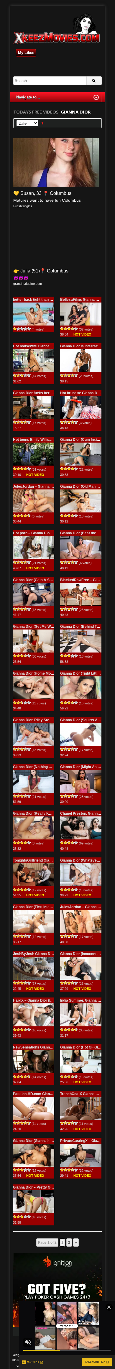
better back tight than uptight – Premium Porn (51, 300)
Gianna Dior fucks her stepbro (38, 393)
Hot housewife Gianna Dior (35, 346)
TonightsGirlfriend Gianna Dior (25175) (45, 860)
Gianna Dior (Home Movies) (36, 673)
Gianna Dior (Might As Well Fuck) (87, 767)
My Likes (26, 52)
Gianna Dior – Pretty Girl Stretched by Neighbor (52, 1187)
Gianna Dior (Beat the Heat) (83, 533)
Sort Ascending (42, 123)
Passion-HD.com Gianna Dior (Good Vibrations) (52, 1094)
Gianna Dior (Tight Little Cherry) (86, 673)
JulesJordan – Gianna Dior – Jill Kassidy (47, 486)
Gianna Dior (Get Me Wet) (34, 626)
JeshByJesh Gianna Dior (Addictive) (43, 954)
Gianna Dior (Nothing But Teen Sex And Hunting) (53, 767)
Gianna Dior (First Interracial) (37, 907)
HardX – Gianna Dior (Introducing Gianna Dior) (51, 1000)
